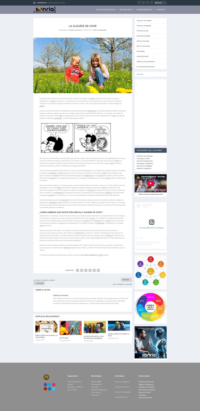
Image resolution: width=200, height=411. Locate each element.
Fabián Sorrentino (75, 30)
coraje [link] (100, 175)
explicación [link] (80, 233)
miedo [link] (56, 175)
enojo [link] (60, 173)
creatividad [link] (100, 223)
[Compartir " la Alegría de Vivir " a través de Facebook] (77, 270)
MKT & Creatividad (99, 30)
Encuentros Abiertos (122, 387)
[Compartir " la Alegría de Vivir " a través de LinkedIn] (90, 270)
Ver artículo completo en (89, 255)
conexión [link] (51, 195)
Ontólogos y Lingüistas (145, 163)
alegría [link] (42, 106)
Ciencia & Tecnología (144, 20)
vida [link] (113, 116)
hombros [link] (91, 190)
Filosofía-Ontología (143, 36)
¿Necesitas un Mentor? (75, 387)
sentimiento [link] (59, 193)
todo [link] (60, 116)
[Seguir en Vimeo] (53, 388)
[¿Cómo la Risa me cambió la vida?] (119, 326)
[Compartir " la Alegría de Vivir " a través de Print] (98, 270)
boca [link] (104, 188)
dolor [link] (105, 173)
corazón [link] (92, 98)
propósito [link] (52, 173)
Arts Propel (64, 338)
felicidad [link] (53, 202)
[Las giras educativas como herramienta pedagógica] (95, 327)
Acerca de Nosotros (105, 9)
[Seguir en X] (49, 384)
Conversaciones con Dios (56, 3)
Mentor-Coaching (143, 41)
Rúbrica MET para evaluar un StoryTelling (46, 336)
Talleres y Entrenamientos (146, 62)
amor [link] (42, 226)
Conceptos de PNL (143, 159)
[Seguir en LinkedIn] (49, 388)
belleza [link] (109, 235)
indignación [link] (88, 175)
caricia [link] (92, 218)
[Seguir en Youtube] (45, 388)
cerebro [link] (86, 221)
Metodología (125, 9)
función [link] (108, 178)
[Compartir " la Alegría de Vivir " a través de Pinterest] (86, 270)
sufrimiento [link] (58, 118)
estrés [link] (109, 221)
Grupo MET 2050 (121, 397)
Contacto (161, 9)
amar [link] (112, 163)
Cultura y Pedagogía (144, 26)
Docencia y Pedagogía (144, 166)
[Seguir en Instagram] (53, 384)
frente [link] (117, 161)
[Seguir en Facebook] (45, 384)
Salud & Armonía (143, 56)
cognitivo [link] (108, 193)
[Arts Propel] (71, 328)
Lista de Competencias (145, 161)
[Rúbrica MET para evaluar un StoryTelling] (46, 326)
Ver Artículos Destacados (145, 67)
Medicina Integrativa (144, 168)
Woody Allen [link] (92, 111)
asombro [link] (53, 178)
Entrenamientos (144, 9)
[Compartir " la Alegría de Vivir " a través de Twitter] (82, 270)
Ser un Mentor (73, 390)
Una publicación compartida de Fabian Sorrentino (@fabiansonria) (158, 249)
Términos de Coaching (144, 156)
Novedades (141, 51)
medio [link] (100, 255)
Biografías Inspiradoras (99, 390)
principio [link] (64, 200)
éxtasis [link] (59, 188)
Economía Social (142, 31)
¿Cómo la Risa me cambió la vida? (118, 335)
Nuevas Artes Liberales (123, 392)
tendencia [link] (67, 248)
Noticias (70, 384)
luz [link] (75, 166)
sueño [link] (53, 101)
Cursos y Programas (122, 382)
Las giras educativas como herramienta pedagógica (94, 337)
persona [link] (97, 221)
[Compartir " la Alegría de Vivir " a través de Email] (94, 270)
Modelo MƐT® (96, 382)
